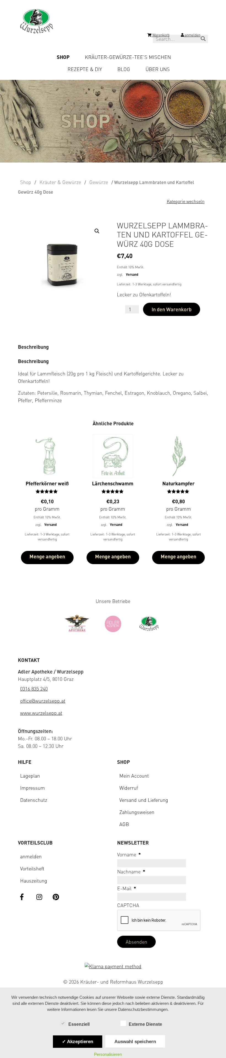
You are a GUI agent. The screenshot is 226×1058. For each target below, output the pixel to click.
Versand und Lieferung (143, 800)
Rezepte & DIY (85, 69)
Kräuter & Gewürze (60, 182)
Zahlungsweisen (136, 812)
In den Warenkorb (172, 309)
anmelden (31, 856)
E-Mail (126, 888)
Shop (63, 57)
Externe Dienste (145, 1024)
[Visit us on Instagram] (40, 897)
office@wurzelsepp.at (42, 701)
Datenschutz (33, 800)
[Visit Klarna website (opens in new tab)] (113, 966)
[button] (98, 232)
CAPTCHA (128, 905)
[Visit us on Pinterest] (56, 897)
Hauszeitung (33, 881)
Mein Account (134, 776)
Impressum (32, 788)
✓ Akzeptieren (77, 1041)
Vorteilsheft (32, 868)
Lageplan (30, 776)
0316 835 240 (34, 689)
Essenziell (79, 1024)
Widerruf (128, 788)
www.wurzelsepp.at (41, 713)
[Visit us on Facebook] (24, 897)
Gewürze (98, 182)
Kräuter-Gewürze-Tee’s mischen (128, 57)
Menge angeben (47, 556)
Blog (123, 69)
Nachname (131, 871)
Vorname (129, 854)
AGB (124, 824)
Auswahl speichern (135, 1041)
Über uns (158, 69)
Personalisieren (108, 1054)
